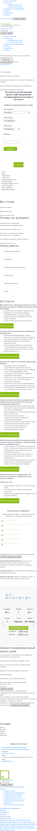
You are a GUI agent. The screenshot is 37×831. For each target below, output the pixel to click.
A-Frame (12, 830)
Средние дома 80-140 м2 (12, 797)
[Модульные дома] (18, 530)
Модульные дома (6, 822)
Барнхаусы (7, 803)
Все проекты (18, 165)
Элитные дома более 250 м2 (14, 801)
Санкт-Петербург (7, 749)
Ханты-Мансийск (11, 747)
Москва (26, 749)
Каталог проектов (10, 1)
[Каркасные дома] (18, 521)
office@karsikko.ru (7, 761)
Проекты (3, 789)
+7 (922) (6, 19)
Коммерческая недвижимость (14, 9)
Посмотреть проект (18, 628)
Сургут (4, 747)
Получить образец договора (11, 557)
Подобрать (10, 149)
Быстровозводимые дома (22, 820)
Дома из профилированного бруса (16, 826)
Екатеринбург (21, 747)
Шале (13, 828)
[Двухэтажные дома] (18, 544)
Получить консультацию (9, 356)
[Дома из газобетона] (18, 535)
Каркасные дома (10, 791)
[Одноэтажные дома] (18, 540)
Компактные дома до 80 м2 (13, 795)
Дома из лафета (18, 824)
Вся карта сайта (5, 816)
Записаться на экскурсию (20, 705)
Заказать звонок (19, 787)
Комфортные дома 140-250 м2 (14, 799)
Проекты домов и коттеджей (14, 805)
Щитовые (7, 828)
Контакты (7, 15)
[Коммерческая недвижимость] (18, 525)
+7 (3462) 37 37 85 (8, 753)
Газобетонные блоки (15, 7)
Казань (15, 749)
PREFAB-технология (15, 5)
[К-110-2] (7, 595)
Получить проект (7, 326)
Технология (8, 3)
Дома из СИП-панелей (20, 822)
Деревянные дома (6, 820)
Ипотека (7, 11)
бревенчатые (4, 830)
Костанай (21, 749)
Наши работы (8, 13)
